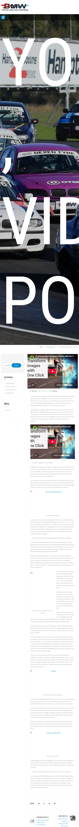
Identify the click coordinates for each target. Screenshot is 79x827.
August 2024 (10, 383)
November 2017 (11, 390)
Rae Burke (34, 391)
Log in (8, 410)
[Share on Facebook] (44, 803)
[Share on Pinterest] (55, 803)
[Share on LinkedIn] (49, 803)
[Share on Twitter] (39, 803)
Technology (54, 391)
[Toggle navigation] (3, 17)
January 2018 (10, 387)
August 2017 (10, 393)
